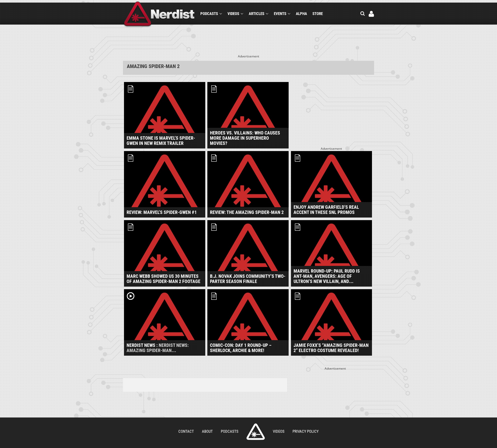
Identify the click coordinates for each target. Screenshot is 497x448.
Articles (256, 13)
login (371, 14)
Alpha (301, 13)
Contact (186, 431)
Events (280, 13)
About (207, 431)
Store (317, 13)
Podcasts (209, 13)
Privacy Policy (306, 431)
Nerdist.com (255, 431)
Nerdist (159, 14)
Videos (233, 13)
